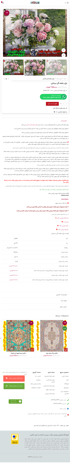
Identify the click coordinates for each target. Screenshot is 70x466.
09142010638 (57, 404)
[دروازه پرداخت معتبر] (15, 439)
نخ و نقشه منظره (50, 390)
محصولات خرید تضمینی (65, 392)
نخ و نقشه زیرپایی (50, 394)
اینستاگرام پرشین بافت (63, 218)
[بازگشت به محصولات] (6, 79)
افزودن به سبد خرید (52, 104)
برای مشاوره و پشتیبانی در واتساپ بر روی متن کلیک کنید (54, 189)
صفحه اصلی (65, 376)
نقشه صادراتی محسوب (20, 148)
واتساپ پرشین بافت (35, 384)
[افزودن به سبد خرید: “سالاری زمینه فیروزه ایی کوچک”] (32, 350)
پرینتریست (66, 222)
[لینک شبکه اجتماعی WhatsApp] (57, 112)
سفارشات (38, 380)
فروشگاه (66, 384)
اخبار (67, 380)
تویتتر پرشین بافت (64, 226)
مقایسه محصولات (36, 388)
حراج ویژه (66, 388)
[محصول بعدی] (4, 79)
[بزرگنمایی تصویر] (64, 55)
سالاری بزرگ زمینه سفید (52, 353)
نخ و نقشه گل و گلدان (48, 79)
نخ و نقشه (59, 79)
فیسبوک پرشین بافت (63, 230)
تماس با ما (38, 376)
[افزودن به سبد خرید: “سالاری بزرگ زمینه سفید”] (66, 350)
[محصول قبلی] (8, 79)
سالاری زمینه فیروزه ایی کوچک (18, 353)
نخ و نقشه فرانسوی (50, 376)
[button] (65, 34)
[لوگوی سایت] (35, 3)
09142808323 (55, 400)
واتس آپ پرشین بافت (15, 386)
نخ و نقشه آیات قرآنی (49, 386)
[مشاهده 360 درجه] (64, 50)
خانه (65, 79)
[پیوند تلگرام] (54, 112)
